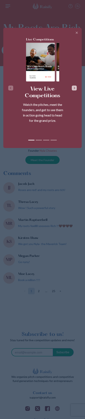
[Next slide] (74, 88)
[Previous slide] (10, 88)
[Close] (76, 32)
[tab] (31, 140)
